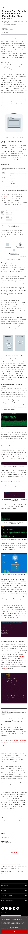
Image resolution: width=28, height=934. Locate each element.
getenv (6, 669)
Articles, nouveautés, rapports (12, 820)
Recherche (22, 820)
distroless (3, 592)
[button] (14, 852)
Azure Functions (9, 41)
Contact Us (14, 852)
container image (5, 49)
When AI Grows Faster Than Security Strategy (10, 864)
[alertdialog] (14, 925)
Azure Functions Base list (19, 269)
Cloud (2, 820)
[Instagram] (14, 908)
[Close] (26, 917)
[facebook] (6, 908)
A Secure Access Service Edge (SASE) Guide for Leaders (13, 871)
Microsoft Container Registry (17, 271)
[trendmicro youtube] (17, 908)
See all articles (4, 873)
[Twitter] (10, 908)
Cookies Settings (14, 927)
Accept (14, 931)
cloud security (21, 45)
